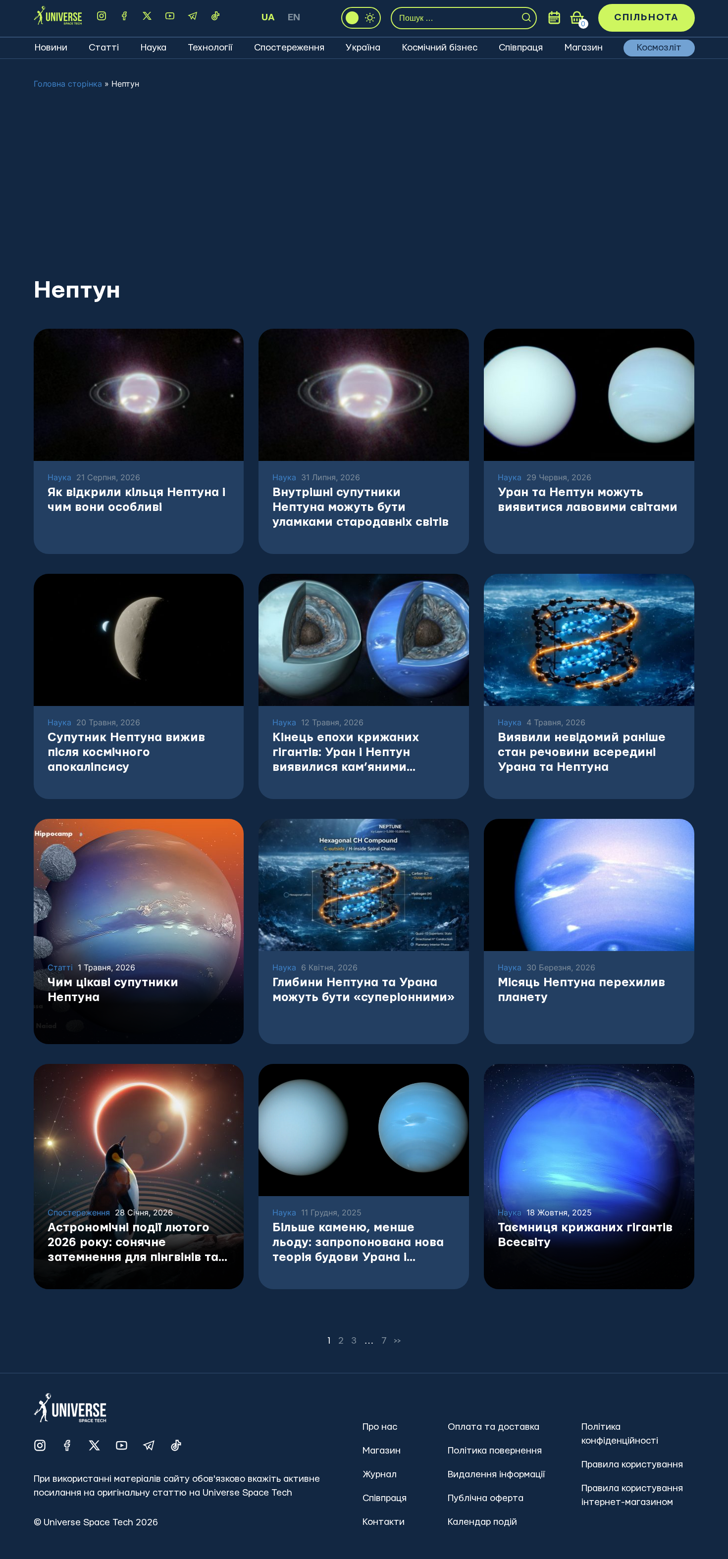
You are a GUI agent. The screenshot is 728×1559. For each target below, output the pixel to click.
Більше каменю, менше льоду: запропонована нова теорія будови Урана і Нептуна (358, 1243)
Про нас (380, 1427)
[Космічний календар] (554, 17)
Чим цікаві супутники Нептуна (113, 990)
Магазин (584, 47)
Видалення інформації (496, 1474)
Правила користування (632, 1464)
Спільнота (646, 17)
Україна (363, 47)
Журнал (380, 1474)
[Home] (58, 18)
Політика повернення (495, 1451)
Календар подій (482, 1522)
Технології (210, 47)
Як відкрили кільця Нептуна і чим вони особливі (136, 500)
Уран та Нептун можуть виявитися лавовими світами (587, 500)
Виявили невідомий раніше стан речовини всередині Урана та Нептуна (582, 752)
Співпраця (521, 47)
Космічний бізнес (439, 47)
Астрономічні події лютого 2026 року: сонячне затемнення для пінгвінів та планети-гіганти (133, 1243)
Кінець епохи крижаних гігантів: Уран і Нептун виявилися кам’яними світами (345, 753)
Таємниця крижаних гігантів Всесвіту (585, 1235)
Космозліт (659, 47)
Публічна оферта (485, 1498)
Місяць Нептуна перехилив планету (581, 990)
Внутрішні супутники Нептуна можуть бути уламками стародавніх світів (360, 507)
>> (397, 1341)
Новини (51, 47)
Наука (153, 47)
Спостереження (289, 47)
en (294, 17)
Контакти (384, 1522)
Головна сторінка (68, 84)
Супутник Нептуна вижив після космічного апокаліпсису (126, 752)
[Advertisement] (364, 182)
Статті (104, 47)
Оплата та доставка (493, 1427)
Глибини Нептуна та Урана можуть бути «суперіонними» (363, 990)
